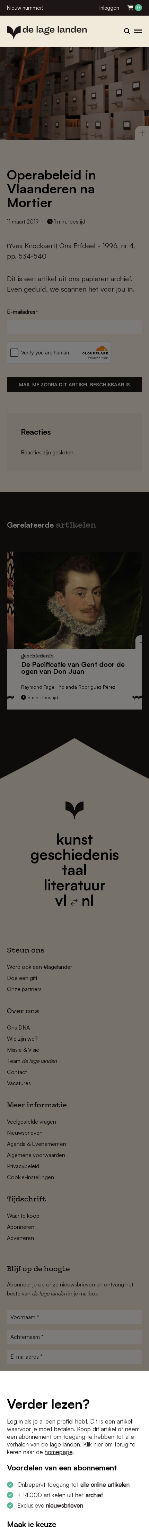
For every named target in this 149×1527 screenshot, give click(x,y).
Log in (15, 1421)
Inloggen (109, 8)
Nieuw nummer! (25, 8)
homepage (58, 1451)
